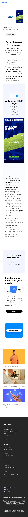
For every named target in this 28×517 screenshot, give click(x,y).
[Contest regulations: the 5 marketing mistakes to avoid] (14, 356)
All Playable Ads (10, 34)
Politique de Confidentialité (9, 511)
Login (5, 457)
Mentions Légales (20, 510)
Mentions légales (8, 455)
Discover (14, 311)
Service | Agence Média (10, 431)
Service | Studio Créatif (10, 433)
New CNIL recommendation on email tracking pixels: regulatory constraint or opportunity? (12, 406)
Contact (6, 465)
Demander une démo (10, 467)
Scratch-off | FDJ (8, 27)
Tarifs (5, 440)
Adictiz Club (7, 453)
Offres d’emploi (8, 449)
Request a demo (14, 330)
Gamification (7, 435)
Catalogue (7, 437)
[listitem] (14, 301)
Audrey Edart (7, 29)
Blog (5, 451)
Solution (6, 427)
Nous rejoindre (8, 447)
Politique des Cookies (19, 511)
